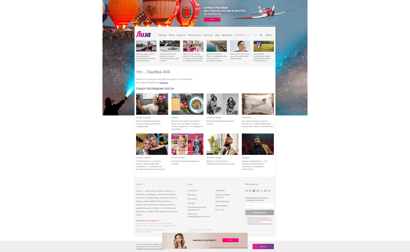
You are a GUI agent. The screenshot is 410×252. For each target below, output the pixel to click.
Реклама (191, 194)
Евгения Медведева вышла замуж (220, 122)
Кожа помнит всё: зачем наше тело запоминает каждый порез (239, 56)
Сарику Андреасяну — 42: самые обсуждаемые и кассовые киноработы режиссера (255, 165)
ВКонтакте (265, 190)
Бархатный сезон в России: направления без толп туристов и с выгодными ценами (217, 57)
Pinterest (269, 191)
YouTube (253, 190)
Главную (164, 82)
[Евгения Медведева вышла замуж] (223, 104)
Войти (269, 34)
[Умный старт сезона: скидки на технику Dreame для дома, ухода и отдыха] (170, 46)
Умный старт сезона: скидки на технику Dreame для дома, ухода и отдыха (169, 57)
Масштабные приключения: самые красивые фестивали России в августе (262, 57)
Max (250, 191)
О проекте (192, 190)
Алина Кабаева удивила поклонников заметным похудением (148, 123)
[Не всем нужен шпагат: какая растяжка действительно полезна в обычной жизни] (146, 46)
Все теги (219, 209)
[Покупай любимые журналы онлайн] (187, 144)
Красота (181, 34)
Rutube (258, 190)
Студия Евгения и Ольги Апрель (155, 230)
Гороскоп (208, 34)
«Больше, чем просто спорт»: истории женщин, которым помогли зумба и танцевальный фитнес (193, 57)
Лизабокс (239, 34)
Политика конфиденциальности (198, 215)
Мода (172, 34)
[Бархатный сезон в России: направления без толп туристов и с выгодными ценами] (217, 46)
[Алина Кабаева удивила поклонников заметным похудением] (152, 104)
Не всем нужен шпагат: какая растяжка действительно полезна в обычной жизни (145, 57)
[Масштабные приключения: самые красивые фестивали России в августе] (264, 46)
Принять (263, 246)
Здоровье (227, 34)
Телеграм (246, 191)
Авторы (191, 202)
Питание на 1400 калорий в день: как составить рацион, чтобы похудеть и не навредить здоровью (187, 124)
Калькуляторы (222, 201)
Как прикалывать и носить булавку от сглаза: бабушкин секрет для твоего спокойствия (257, 123)
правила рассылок (267, 224)
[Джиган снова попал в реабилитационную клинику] (223, 144)
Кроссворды (221, 205)
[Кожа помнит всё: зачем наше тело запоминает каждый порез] (240, 46)
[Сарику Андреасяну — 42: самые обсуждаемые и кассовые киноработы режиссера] (258, 144)
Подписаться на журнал (147, 220)
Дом (217, 34)
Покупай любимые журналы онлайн (185, 162)
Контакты (192, 198)
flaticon (149, 232)
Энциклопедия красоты (222, 196)
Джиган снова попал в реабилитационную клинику (221, 162)
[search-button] (261, 35)
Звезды (163, 34)
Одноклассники (261, 190)
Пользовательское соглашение (196, 208)
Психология (194, 34)
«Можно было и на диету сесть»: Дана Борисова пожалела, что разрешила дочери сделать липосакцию (150, 165)
